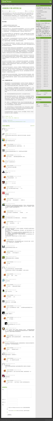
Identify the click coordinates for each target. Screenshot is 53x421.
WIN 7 (39, 28)
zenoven (13, 11)
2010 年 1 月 (46, 83)
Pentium (6, 279)
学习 (39, 32)
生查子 (45, 94)
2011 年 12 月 (39, 65)
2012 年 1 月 (46, 63)
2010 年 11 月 (46, 75)
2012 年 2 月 (39, 63)
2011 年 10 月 (39, 67)
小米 (41, 32)
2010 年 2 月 (39, 83)
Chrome (42, 23)
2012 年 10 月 (39, 59)
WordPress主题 (47, 419)
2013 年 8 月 (46, 54)
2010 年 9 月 (46, 76)
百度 (37, 35)
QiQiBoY (6, 289)
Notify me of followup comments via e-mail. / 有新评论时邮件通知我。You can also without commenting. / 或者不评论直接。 (18, 410)
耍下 (6, 312)
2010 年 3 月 (46, 81)
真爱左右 (6, 256)
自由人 (40, 35)
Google (6, 117)
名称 (4, 399)
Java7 (43, 26)
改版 (45, 32)
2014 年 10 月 (39, 47)
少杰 (6, 160)
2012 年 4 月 (39, 62)
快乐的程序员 (39, 94)
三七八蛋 (6, 328)
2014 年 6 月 (39, 49)
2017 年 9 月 (39, 43)
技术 (10, 5)
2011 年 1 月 (46, 73)
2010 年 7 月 (46, 78)
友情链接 (43, 31)
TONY (6, 171)
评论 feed (38, 106)
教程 (47, 32)
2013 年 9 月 (39, 54)
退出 (18, 117)
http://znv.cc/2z (10, 120)
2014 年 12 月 (39, 46)
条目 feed (45, 104)
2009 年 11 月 (46, 84)
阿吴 (6, 375)
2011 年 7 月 (46, 68)
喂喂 (6, 128)
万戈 (6, 363)
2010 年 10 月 (39, 76)
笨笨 (6, 216)
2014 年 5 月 (46, 49)
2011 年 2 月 (39, 73)
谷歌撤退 (15, 117)
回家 (49, 31)
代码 (46, 29)
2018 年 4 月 (39, 41)
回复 (6, 131)
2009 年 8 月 (39, 87)
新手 (48, 32)
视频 (47, 35)
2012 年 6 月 (46, 60)
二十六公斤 (45, 92)
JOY (6, 341)
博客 (40, 31)
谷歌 (12, 117)
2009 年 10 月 (39, 86)
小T (5, 245)
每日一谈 (46, 33)
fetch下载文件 (39, 13)
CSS (46, 23)
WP (49, 28)
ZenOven (6, 1)
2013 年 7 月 (39, 55)
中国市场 (9, 117)
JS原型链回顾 (39, 16)
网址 (3, 404)
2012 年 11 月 (46, 57)
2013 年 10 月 (46, 52)
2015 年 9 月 (39, 44)
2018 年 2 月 (46, 41)
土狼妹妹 (6, 133)
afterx (37, 92)
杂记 (11, 116)
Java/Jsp (39, 26)
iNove (42, 24)
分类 (51, 419)
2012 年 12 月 (39, 57)
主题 (44, 29)
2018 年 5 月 (46, 40)
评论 (3, 389)
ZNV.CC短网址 (39, 99)
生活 (49, 33)
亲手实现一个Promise (40, 15)
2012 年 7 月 (39, 60)
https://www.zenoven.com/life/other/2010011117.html (16, 121)
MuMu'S (6, 139)
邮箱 (4, 402)
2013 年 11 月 (39, 52)
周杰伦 (46, 31)
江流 (6, 300)
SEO (36, 28)
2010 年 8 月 (39, 78)
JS (44, 26)
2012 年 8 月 (46, 59)
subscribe (14, 410)
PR (49, 26)
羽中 (6, 203)
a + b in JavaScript (40, 10)
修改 (48, 29)
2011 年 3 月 (46, 71)
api (36, 23)
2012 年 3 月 (46, 62)
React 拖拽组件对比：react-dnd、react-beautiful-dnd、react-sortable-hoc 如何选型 (44, 8)
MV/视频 (47, 26)
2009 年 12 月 (39, 84)
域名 (37, 32)
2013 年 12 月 (46, 51)
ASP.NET (39, 23)
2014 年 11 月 (46, 46)
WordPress (44, 28)
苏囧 (6, 353)
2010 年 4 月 (39, 81)
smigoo (6, 181)
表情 (46, 35)
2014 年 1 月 (39, 51)
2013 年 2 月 (46, 55)
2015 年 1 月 (46, 44)
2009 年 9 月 (46, 86)
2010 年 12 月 (39, 75)
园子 (6, 192)
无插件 (40, 33)
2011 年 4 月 (39, 71)
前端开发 (37, 31)
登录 (37, 104)
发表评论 (33, 125)
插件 (43, 32)
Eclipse (48, 23)
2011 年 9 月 (46, 67)
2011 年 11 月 (46, 65)
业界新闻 (13, 5)
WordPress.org (46, 106)
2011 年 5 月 (46, 70)
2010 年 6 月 (39, 79)
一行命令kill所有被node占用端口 (42, 11)
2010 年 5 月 (46, 79)
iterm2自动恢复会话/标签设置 (41, 18)
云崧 (6, 149)
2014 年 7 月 (46, 47)
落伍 (44, 35)
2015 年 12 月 (46, 43)
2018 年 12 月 (39, 40)
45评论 (33, 11)
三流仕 (6, 267)
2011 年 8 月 (39, 68)
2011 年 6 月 (39, 70)
